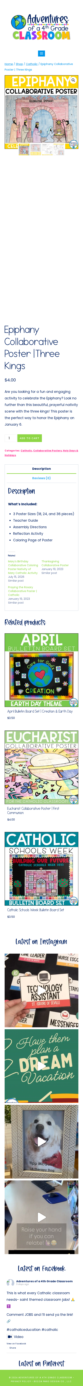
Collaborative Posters (47, 450)
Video (18, 1337)
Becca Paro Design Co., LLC (53, 1381)
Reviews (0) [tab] (41, 478)
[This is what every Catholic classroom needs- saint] (41, 990)
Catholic (26, 450)
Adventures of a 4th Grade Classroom (44, 1281)
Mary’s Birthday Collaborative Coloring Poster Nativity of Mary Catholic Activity (23, 567)
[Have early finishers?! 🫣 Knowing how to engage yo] (41, 1066)
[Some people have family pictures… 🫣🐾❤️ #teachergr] (41, 1141)
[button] (73, 80)
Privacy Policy (21, 1381)
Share (12, 1347)
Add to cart (30, 438)
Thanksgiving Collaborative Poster (55, 563)
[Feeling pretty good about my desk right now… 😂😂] (41, 1217)
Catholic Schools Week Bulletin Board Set (35, 910)
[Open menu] (41, 54)
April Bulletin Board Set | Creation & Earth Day (40, 711)
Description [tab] (41, 469)
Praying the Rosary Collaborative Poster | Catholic (22, 591)
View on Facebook (16, 1343)
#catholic (50, 1329)
